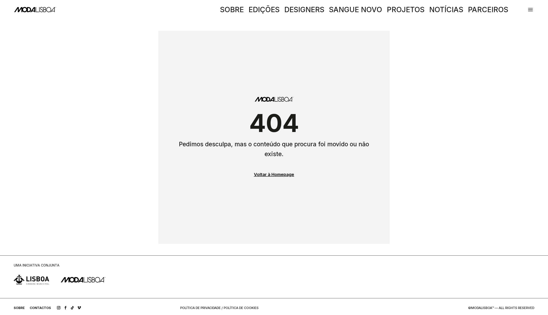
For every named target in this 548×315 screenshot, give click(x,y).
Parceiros (488, 10)
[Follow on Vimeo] (79, 307)
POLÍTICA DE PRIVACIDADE (200, 308)
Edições (264, 10)
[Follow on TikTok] (72, 307)
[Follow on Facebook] (65, 307)
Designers (304, 10)
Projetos (405, 10)
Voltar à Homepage (274, 174)
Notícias (446, 10)
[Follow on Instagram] (58, 307)
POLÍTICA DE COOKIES (241, 308)
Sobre (232, 10)
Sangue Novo (355, 10)
